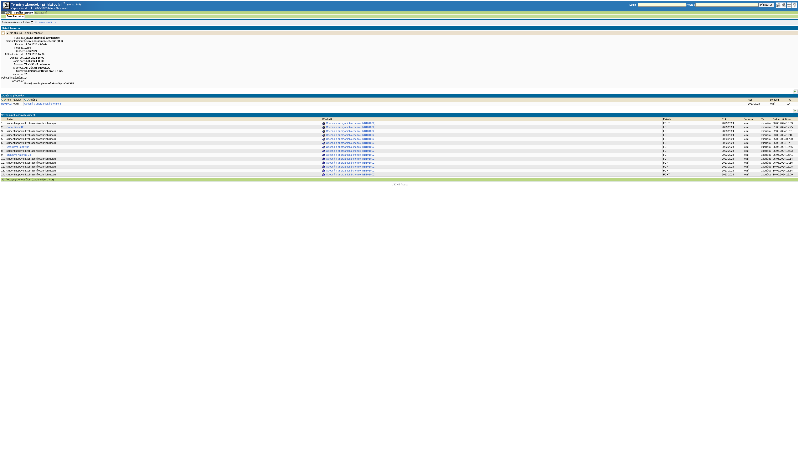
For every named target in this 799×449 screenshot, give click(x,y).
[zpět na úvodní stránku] (778, 5)
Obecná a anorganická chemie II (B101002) (350, 123)
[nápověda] (794, 5)
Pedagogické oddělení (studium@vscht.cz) (30, 179)
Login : (633, 4)
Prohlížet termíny (23, 12)
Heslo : (690, 4)
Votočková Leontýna (17, 147)
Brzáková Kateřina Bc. (18, 154)
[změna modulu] (9, 12)
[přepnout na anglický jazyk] (789, 5)
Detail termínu (15, 16)
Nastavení (62, 8)
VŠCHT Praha (400, 184)
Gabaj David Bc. (15, 127)
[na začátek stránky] (3, 179)
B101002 (6, 103)
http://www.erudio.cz (45, 22)
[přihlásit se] (784, 5)
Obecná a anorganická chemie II (42, 103)
